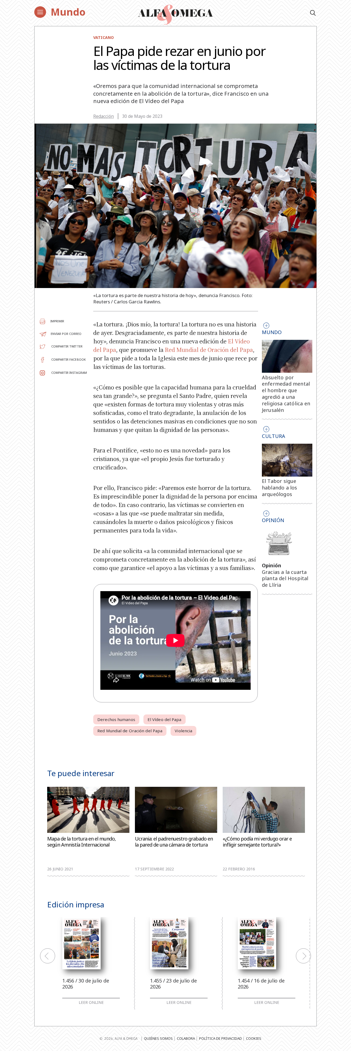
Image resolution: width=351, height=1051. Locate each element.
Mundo (68, 12)
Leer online (91, 1002)
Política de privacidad (220, 1038)
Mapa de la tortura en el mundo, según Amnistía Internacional (81, 842)
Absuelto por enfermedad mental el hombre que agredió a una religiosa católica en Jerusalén (286, 393)
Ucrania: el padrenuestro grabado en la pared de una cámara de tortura (174, 842)
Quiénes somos (158, 1038)
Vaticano (103, 37)
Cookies (253, 1038)
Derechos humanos (116, 719)
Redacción (103, 116)
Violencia (183, 730)
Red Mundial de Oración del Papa (209, 350)
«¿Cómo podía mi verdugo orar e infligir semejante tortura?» (257, 842)
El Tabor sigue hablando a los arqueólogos (279, 487)
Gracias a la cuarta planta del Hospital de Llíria (285, 578)
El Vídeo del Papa (165, 719)
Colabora (186, 1038)
